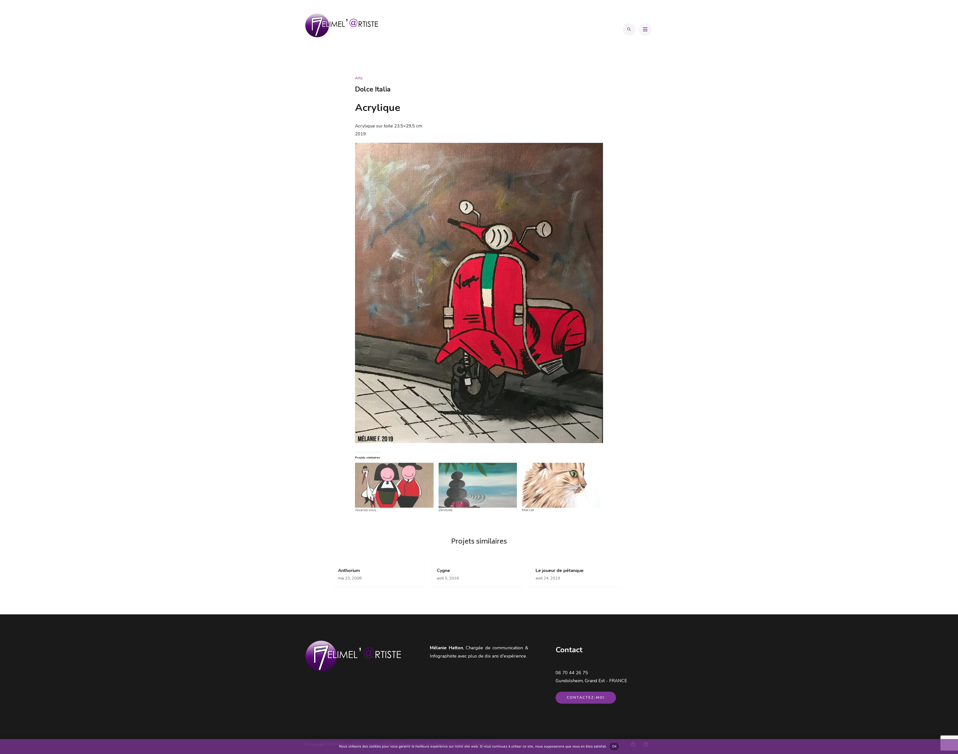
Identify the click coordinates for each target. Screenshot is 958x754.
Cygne (443, 570)
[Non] (951, 746)
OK (614, 746)
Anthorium (349, 570)
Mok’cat (528, 510)
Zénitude (446, 510)
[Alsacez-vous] (394, 485)
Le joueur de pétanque (560, 570)
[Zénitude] (478, 485)
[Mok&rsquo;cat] (561, 485)
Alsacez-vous (365, 510)
